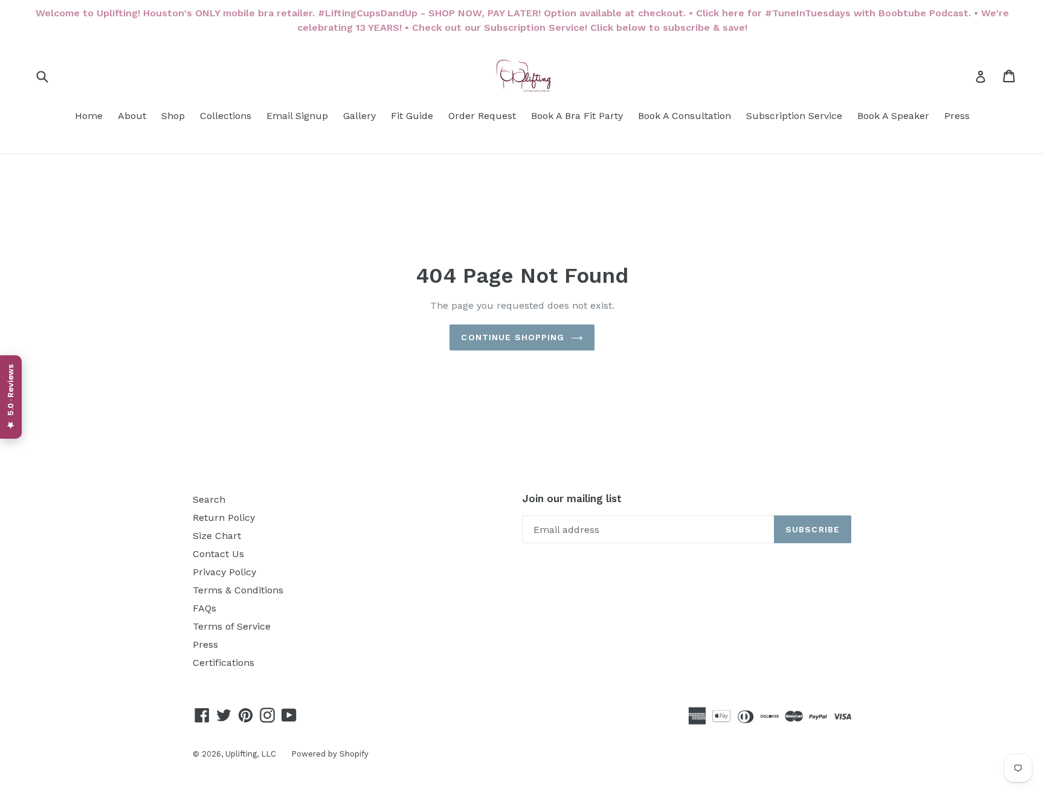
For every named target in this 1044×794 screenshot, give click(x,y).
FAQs (204, 608)
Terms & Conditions (238, 590)
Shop (173, 115)
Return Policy (224, 517)
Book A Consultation (684, 115)
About (132, 115)
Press (957, 115)
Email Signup (297, 115)
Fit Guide (412, 115)
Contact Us (218, 554)
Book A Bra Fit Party (577, 115)
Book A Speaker (893, 115)
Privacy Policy (224, 572)
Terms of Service (232, 626)
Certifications (223, 662)
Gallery (359, 115)
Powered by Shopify (330, 753)
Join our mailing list (572, 498)
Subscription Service (794, 115)
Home (89, 115)
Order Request (482, 115)
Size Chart (217, 535)
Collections (225, 115)
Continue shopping (512, 337)
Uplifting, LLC (250, 753)
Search (209, 499)
